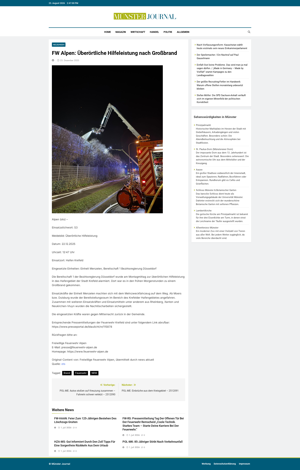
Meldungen (58, 44)
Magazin (120, 32)
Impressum (244, 463)
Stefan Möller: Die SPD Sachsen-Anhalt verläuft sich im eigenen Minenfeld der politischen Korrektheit (221, 99)
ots (63, 363)
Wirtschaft (138, 32)
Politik (168, 32)
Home (107, 32)
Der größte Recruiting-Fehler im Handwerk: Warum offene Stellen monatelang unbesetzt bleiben (220, 85)
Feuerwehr (81, 373)
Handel (154, 32)
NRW (94, 373)
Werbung (206, 463)
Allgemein (183, 32)
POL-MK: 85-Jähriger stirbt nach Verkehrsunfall (152, 441)
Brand (67, 373)
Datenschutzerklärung (225, 463)
